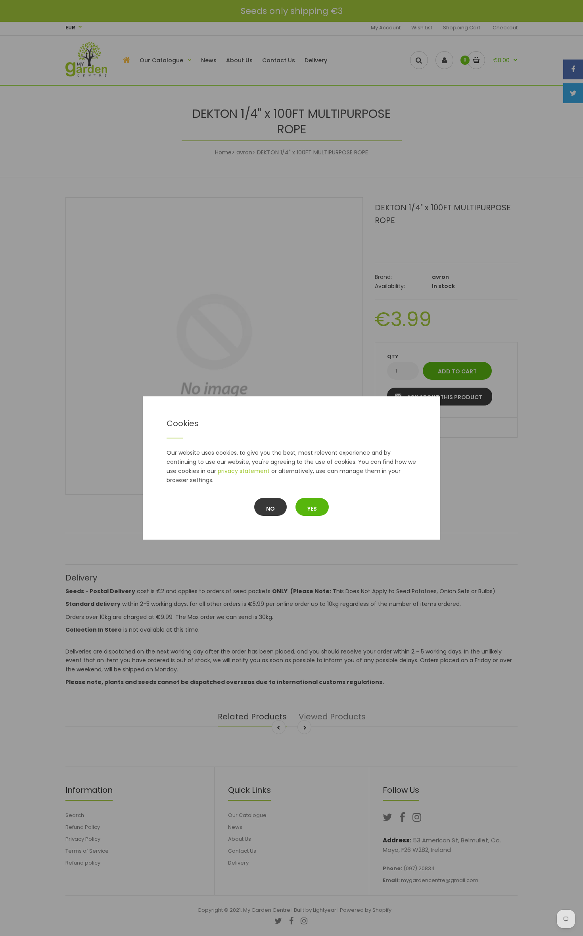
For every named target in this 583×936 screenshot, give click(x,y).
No (270, 509)
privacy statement (244, 471)
